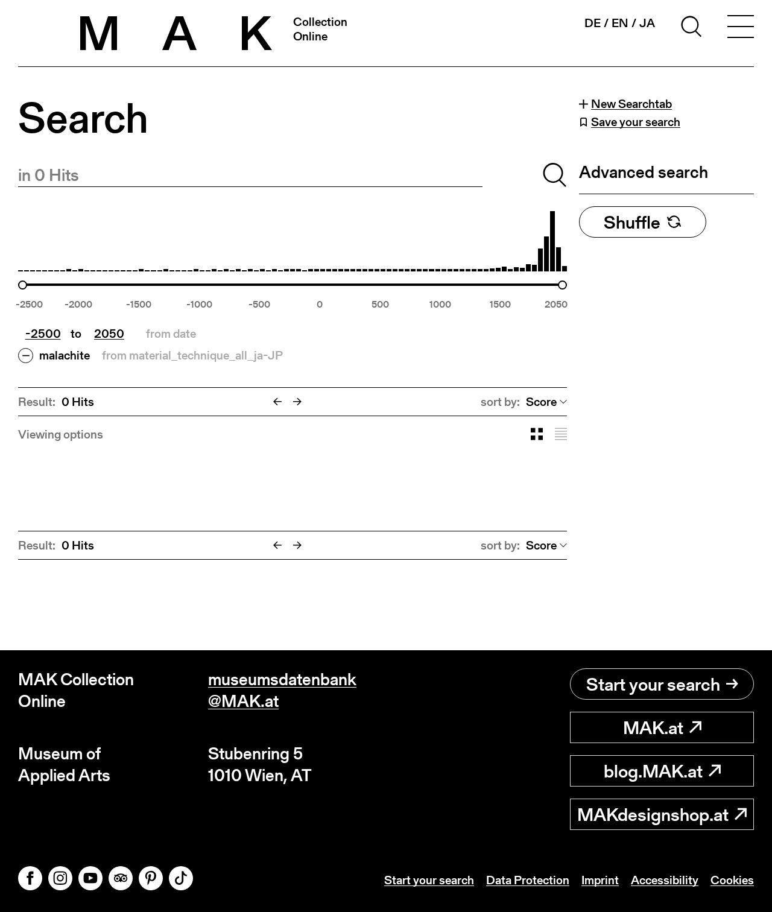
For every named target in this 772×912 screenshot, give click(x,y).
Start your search (653, 684)
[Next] (297, 401)
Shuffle (632, 222)
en (620, 23)
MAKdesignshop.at (653, 814)
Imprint (600, 880)
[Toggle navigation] (740, 28)
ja (647, 23)
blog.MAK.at (653, 771)
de (592, 23)
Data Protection (527, 880)
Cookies (732, 880)
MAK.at (653, 727)
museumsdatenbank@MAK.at (282, 690)
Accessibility (664, 880)
